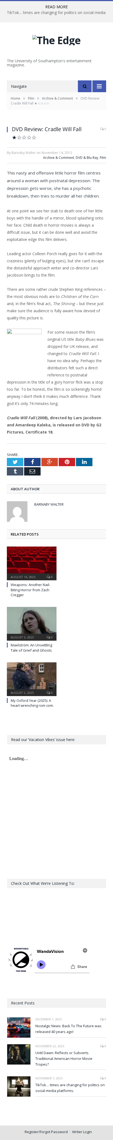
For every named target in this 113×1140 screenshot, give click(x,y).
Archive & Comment (58, 157)
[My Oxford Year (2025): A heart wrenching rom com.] (31, 678)
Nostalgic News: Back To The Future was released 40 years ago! (68, 1028)
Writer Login (82, 1131)
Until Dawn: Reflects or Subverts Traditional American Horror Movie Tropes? (63, 1058)
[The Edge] (56, 39)
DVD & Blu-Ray (87, 157)
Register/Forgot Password (46, 1131)
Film (103, 157)
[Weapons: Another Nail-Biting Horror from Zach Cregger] (31, 563)
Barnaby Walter (49, 504)
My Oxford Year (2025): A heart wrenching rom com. (32, 703)
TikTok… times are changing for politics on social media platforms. (70, 1087)
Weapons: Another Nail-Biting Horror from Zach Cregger (30, 589)
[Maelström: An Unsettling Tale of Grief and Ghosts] (31, 623)
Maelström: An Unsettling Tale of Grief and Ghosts (31, 647)
